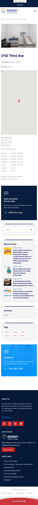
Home (3, 19)
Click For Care (15, 212)
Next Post (4, 179)
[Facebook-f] (4, 423)
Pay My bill (20, 5)
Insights (7, 335)
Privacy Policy (20, 493)
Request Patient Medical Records (14, 477)
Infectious (23, 332)
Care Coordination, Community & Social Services (18, 464)
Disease (15, 332)
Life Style (14, 335)
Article (6, 315)
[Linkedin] (21, 423)
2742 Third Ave (13, 179)
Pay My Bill (7, 480)
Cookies (29, 493)
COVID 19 (7, 332)
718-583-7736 (10, 149)
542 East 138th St (16, 176)
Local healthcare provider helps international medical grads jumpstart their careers (23, 283)
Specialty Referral (9, 467)
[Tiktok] (15, 423)
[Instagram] (9, 423)
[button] (19, 101)
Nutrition (22, 335)
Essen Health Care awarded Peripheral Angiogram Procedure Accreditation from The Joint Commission (23, 294)
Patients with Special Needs (12, 470)
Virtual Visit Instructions (11, 461)
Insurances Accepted (10, 474)
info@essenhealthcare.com (11, 445)
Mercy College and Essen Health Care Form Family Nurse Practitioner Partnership (22, 272)
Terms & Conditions (7, 493)
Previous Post (5, 176)
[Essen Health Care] (9, 11)
